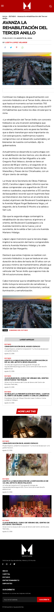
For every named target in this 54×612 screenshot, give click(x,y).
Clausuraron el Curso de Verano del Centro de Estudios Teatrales (27, 379)
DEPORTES (7, 583)
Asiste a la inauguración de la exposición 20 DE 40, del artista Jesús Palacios (26, 361)
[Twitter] (10, 47)
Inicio (5, 16)
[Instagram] (6, 564)
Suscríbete (44, 600)
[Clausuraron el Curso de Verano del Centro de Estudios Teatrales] (27, 506)
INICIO (5, 571)
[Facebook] (5, 47)
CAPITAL (6, 574)
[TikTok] (10, 564)
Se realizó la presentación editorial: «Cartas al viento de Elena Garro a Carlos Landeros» (27, 395)
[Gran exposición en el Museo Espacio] (27, 427)
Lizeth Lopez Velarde (16, 42)
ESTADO (12, 16)
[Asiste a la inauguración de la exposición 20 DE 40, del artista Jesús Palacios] (27, 465)
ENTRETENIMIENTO (11, 580)
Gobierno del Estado (18, 330)
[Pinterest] (16, 47)
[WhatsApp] (22, 47)
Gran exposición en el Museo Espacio (22, 346)
